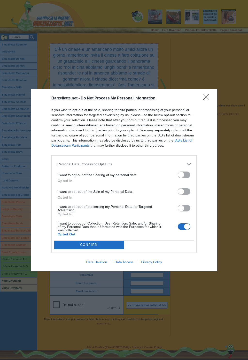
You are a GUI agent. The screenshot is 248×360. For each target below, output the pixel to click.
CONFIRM (89, 245)
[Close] (207, 98)
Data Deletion (96, 262)
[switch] (184, 175)
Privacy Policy (151, 262)
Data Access (124, 262)
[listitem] (124, 164)
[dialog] (124, 180)
